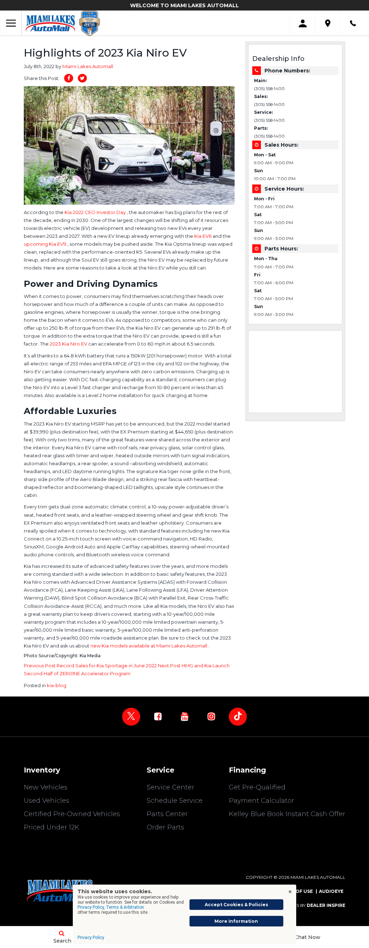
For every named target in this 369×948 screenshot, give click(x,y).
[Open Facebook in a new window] (158, 716)
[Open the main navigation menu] (11, 23)
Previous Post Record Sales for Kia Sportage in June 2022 (91, 665)
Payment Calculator (261, 801)
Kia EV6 (203, 236)
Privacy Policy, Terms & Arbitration (110, 907)
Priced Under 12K (51, 827)
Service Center (170, 787)
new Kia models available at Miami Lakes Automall (149, 646)
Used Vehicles (46, 801)
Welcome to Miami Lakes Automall (184, 5)
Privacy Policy (90, 937)
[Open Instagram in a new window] (211, 716)
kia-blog (56, 685)
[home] (50, 23)
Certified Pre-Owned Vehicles (72, 814)
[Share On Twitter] (82, 78)
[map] (327, 23)
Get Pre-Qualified (257, 787)
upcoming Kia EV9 (45, 244)
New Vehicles (45, 787)
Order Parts (165, 827)
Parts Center (167, 814)
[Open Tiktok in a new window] (238, 717)
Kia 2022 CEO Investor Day (96, 212)
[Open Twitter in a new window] (131, 717)
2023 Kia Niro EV (69, 344)
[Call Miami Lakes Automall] (352, 23)
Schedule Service (175, 801)
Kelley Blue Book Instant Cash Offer (287, 814)
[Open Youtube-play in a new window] (184, 716)
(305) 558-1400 (269, 88)
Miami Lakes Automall (87, 66)
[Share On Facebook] (68, 78)
